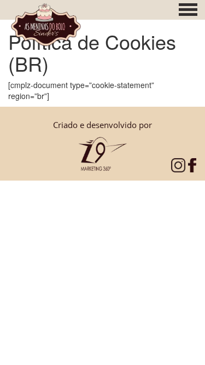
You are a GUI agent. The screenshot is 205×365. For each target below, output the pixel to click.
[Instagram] (178, 164)
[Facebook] (192, 164)
